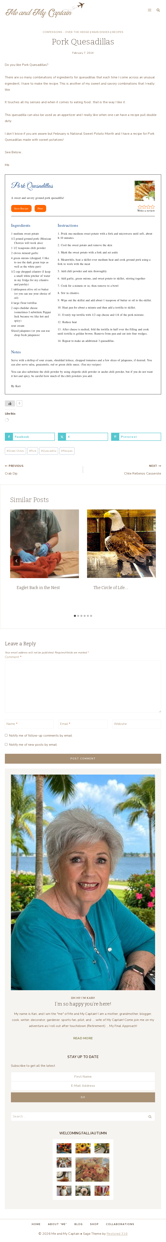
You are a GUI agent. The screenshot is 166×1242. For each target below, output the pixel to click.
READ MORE (83, 1038)
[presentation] (44, 543)
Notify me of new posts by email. (33, 745)
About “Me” (57, 1224)
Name (11, 724)
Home (36, 1224)
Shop (94, 1224)
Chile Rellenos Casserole (142, 470)
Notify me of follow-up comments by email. (40, 736)
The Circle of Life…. (111, 587)
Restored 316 (117, 1234)
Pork (32, 451)
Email (65, 724)
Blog (78, 1224)
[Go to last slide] (16, 561)
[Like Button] (10, 403)
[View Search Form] (158, 10)
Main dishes (101, 32)
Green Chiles (15, 451)
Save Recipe (21, 208)
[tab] (75, 616)
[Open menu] (149, 10)
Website (120, 724)
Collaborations (120, 1224)
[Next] (149, 561)
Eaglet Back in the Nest (38, 587)
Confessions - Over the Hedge (66, 32)
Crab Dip (14, 470)
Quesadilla (48, 451)
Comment (13, 657)
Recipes (117, 32)
